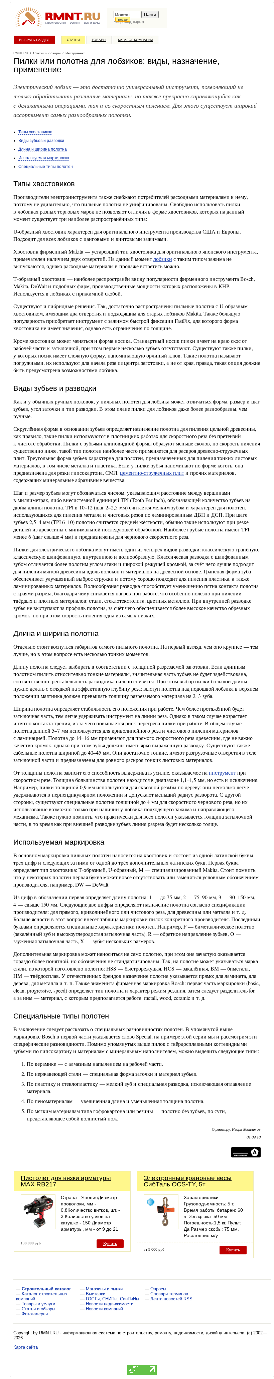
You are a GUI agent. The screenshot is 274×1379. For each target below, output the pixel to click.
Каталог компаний (135, 40)
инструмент (222, 772)
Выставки (95, 1293)
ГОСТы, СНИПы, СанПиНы (112, 1298)
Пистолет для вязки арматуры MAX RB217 (66, 1181)
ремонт (75, 22)
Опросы (158, 1288)
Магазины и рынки (104, 1288)
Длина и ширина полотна (42, 149)
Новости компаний (104, 1308)
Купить (110, 1243)
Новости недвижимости (109, 1303)
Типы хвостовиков (35, 132)
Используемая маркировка (43, 158)
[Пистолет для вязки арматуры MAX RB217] (38, 1227)
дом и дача (92, 22)
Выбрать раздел (34, 40)
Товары (99, 40)
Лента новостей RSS (171, 1298)
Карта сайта (25, 1347)
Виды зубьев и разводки (41, 140)
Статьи (73, 40)
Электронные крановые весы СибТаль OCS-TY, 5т (188, 1181)
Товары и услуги (38, 1303)
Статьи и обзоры (38, 1308)
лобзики (162, 258)
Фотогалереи (35, 1313)
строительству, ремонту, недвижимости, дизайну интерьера (183, 1332)
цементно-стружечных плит (152, 472)
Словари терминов (169, 1293)
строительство (55, 22)
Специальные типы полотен (45, 166)
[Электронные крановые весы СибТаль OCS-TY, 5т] (161, 1227)
